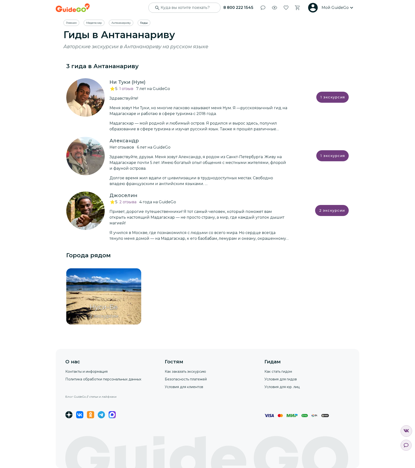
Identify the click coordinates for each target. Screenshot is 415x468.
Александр (124, 141)
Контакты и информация (86, 371)
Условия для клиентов (184, 387)
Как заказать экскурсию (185, 371)
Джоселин (123, 195)
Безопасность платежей (186, 379)
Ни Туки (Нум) (128, 82)
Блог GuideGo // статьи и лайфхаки (90, 396)
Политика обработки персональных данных (103, 379)
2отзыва (127, 202)
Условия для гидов (280, 379)
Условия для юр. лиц (282, 387)
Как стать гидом (278, 371)
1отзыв (126, 88)
